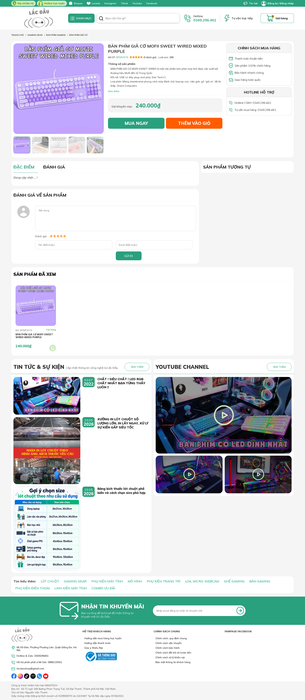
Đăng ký (273, 3)
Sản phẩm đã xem (34, 274)
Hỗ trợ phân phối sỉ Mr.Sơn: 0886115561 (39, 662)
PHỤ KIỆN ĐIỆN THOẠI (32, 588)
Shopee (78, 3)
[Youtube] (45, 676)
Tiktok (124, 3)
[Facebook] (14, 676)
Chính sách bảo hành (168, 647)
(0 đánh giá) (149, 57)
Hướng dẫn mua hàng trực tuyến (103, 638)
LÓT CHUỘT (50, 581)
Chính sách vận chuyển (169, 643)
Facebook (151, 3)
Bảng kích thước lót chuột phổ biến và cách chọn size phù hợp (121, 491)
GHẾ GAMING (234, 581)
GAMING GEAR (75, 581)
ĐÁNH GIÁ (54, 167)
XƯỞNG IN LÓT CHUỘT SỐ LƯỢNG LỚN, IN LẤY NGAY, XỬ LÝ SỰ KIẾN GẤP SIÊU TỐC (122, 423)
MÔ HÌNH (135, 581)
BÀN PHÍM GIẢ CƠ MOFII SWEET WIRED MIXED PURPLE (34, 336)
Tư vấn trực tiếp (242, 18)
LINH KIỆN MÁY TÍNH (71, 588)
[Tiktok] (26, 676)
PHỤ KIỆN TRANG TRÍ (163, 581)
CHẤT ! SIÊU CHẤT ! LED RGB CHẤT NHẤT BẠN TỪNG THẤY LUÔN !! (121, 383)
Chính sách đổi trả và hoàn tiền (173, 652)
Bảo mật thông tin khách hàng (173, 662)
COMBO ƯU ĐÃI (103, 588)
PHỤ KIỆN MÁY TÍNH (107, 581)
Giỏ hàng (282, 18)
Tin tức (253, 3)
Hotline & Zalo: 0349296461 (33, 655)
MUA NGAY (136, 123)
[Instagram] (20, 676)
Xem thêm (113, 91)
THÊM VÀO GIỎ (194, 123)
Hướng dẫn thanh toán (97, 643)
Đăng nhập (287, 3)
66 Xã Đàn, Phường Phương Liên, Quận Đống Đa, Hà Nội (47, 649)
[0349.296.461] (39, 676)
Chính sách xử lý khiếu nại (170, 657)
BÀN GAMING (259, 581)
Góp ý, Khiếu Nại (93, 647)
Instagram (110, 3)
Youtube (137, 3)
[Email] (33, 676)
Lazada (96, 3)
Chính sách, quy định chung (171, 638)
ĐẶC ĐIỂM (23, 167)
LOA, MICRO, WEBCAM (202, 581)
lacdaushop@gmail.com (30, 668)
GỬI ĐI (128, 256)
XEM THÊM (137, 366)
